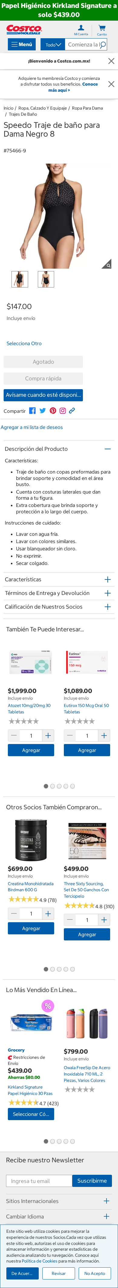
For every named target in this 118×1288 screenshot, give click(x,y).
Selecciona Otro (24, 343)
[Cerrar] (111, 61)
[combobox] (52, 45)
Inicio (8, 108)
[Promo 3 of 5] (59, 786)
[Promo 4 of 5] (65, 786)
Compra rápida (43, 378)
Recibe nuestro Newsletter (45, 1160)
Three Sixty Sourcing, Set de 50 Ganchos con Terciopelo (86, 890)
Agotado (43, 361)
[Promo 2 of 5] (52, 786)
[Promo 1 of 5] (45, 786)
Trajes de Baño (23, 114)
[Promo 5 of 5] (72, 786)
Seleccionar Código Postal (33, 1114)
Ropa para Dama (87, 108)
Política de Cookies (39, 1261)
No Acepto (94, 1273)
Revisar (59, 1273)
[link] (32, 411)
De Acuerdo (22, 1273)
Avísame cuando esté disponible (44, 394)
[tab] (59, 1201)
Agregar (31, 750)
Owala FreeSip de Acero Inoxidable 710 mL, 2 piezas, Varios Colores (87, 1074)
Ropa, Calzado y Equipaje (42, 108)
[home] (24, 29)
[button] (103, 44)
